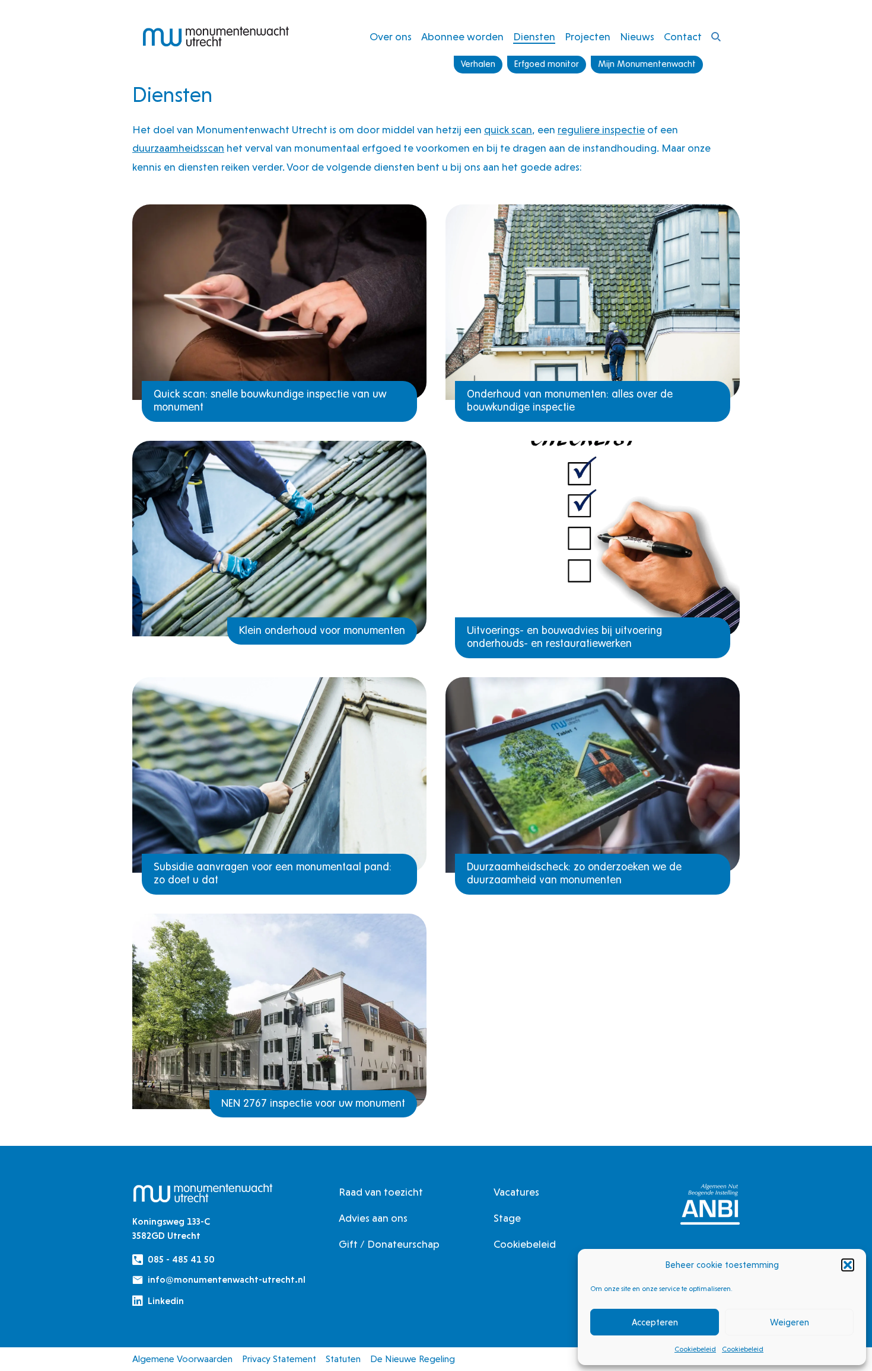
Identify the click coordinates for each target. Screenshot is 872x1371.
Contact (683, 36)
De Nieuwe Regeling (412, 1358)
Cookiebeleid (695, 1349)
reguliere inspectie (601, 129)
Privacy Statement (279, 1358)
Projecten (587, 36)
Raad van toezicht (381, 1192)
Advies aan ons (373, 1218)
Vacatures (516, 1192)
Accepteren (655, 1322)
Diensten (534, 36)
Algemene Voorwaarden (182, 1358)
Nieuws (637, 36)
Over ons (391, 36)
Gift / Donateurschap (389, 1244)
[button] (848, 1265)
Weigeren (789, 1322)
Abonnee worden (462, 36)
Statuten (343, 1358)
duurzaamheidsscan (178, 148)
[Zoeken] (716, 36)
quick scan (508, 129)
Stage (507, 1218)
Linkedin (166, 1300)
